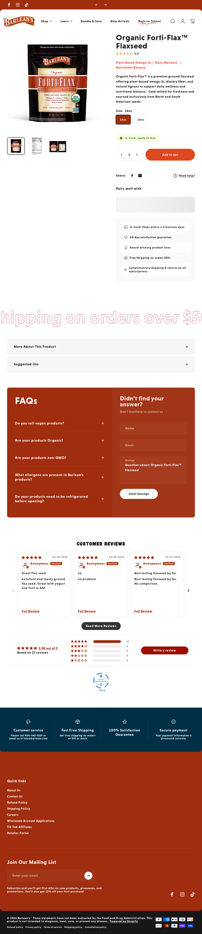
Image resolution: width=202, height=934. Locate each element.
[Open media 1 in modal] (57, 83)
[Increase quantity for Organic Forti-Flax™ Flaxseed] (137, 154)
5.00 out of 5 (48, 648)
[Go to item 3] (58, 146)
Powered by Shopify (124, 921)
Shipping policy (73, 927)
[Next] (105, 4)
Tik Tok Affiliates (19, 827)
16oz (140, 119)
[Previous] (96, 4)
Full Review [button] (31, 611)
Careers (12, 815)
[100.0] (101, 680)
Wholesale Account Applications (31, 821)
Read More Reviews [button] (101, 626)
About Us (14, 790)
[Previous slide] (13, 590)
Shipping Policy (18, 808)
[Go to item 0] (16, 146)
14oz (123, 119)
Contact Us (15, 796)
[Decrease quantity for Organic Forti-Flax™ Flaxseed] (120, 154)
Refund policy (15, 927)
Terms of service (53, 927)
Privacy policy (33, 927)
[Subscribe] (88, 876)
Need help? (187, 175)
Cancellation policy (96, 927)
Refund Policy (17, 802)
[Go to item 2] (37, 146)
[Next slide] (188, 590)
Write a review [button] (164, 650)
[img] (32, 557)
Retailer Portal (18, 833)
